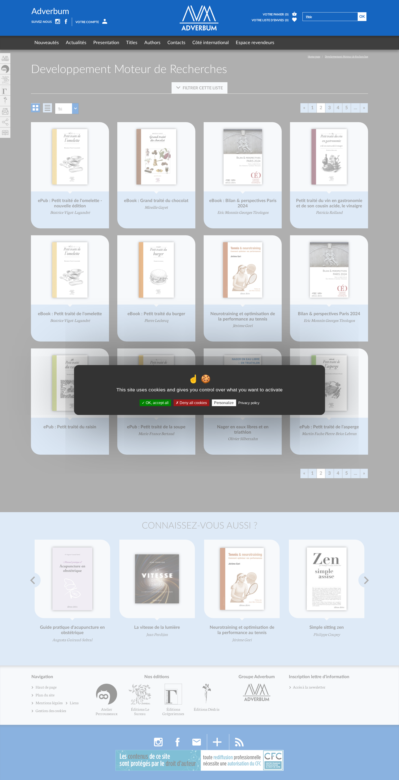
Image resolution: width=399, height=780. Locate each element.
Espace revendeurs (255, 42)
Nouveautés (46, 42)
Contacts (176, 42)
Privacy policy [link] (249, 403)
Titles (131, 42)
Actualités (76, 42)
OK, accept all (157, 403)
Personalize (224, 403)
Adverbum (50, 11)
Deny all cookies (193, 403)
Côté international (210, 42)
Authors (152, 42)
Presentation (106, 42)
